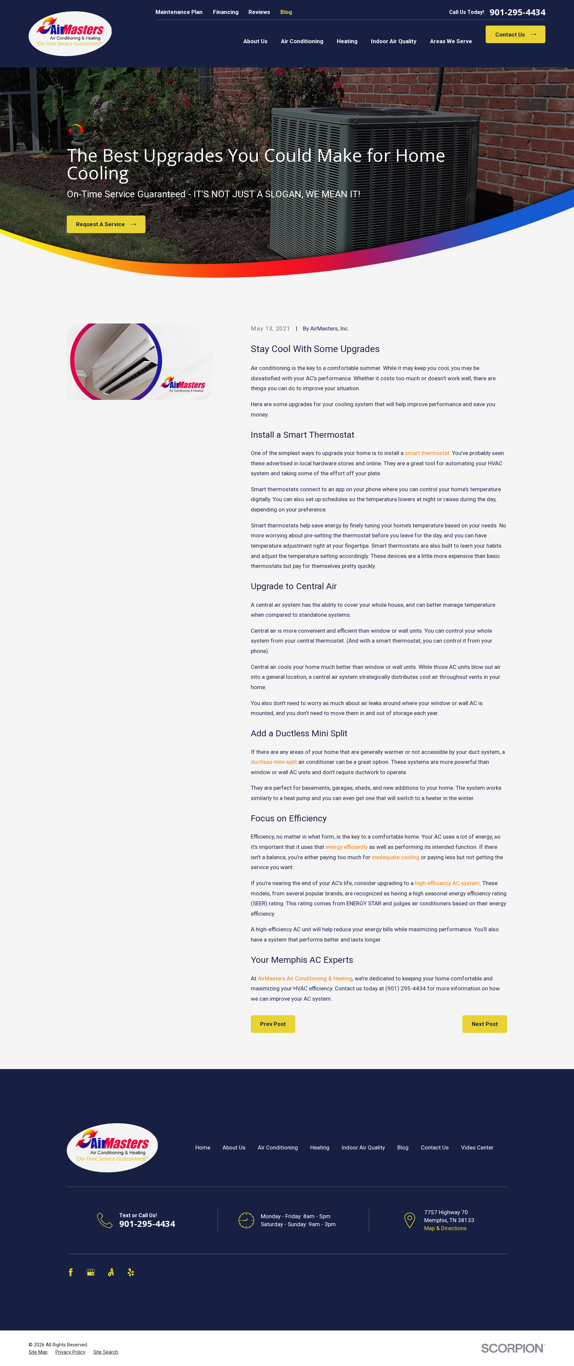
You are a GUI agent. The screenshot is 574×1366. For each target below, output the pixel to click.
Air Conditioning (278, 1147)
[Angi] (111, 1272)
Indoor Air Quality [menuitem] (394, 41)
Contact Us (510, 34)
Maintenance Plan (179, 12)
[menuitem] (38, 1352)
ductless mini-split (274, 762)
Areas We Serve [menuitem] (451, 41)
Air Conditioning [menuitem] (302, 41)
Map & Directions (445, 1228)
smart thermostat (427, 453)
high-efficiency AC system (447, 883)
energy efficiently (347, 847)
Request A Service (100, 224)
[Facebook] (71, 1272)
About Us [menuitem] (255, 41)
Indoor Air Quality (363, 1147)
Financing (226, 12)
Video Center (477, 1147)
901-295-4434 (517, 12)
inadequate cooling (396, 857)
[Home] (70, 34)
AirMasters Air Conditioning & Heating (305, 978)
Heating (320, 1147)
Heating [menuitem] (347, 41)
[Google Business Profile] (91, 1272)
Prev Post (273, 1024)
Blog (286, 12)
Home (202, 1147)
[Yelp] (131, 1272)
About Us (234, 1147)
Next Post (485, 1024)
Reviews (259, 12)
